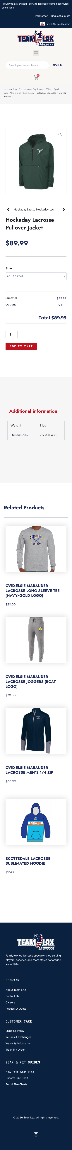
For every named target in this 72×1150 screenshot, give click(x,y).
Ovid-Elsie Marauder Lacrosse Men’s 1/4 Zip (29, 770)
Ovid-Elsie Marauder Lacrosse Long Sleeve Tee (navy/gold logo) (33, 590)
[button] (36, 53)
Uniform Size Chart (17, 1078)
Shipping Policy (15, 1030)
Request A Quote (16, 1008)
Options (11, 304)
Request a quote (60, 15)
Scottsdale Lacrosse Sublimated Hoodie (28, 861)
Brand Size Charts (16, 1084)
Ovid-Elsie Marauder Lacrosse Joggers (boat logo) (31, 681)
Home (7, 89)
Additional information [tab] (33, 411)
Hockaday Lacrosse (22, 92)
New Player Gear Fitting (20, 1071)
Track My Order (15, 1049)
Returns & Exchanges (18, 1037)
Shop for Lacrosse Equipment (29, 89)
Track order (41, 15)
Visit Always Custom (58, 24)
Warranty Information (18, 1043)
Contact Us (12, 996)
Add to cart (21, 346)
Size (9, 268)
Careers (10, 1002)
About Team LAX (16, 989)
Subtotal (11, 298)
